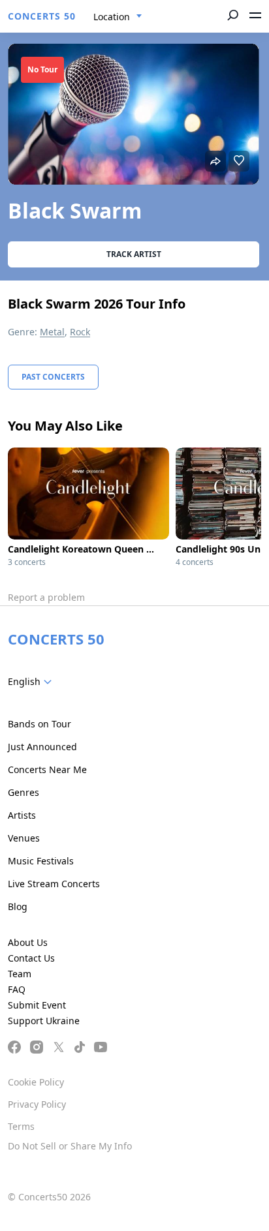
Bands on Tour (39, 724)
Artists (22, 815)
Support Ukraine (44, 1020)
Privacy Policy (37, 1104)
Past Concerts (53, 376)
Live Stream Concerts (54, 883)
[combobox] (118, 17)
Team (19, 973)
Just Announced (42, 746)
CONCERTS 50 (42, 16)
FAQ (16, 989)
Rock (80, 332)
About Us (28, 942)
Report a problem (46, 597)
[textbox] (32, 682)
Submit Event (37, 1005)
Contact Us (31, 958)
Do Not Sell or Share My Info (70, 1146)
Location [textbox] (111, 16)
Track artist (133, 254)
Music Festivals (41, 861)
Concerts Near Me (47, 769)
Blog (17, 906)
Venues (24, 838)
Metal (52, 332)
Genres (23, 792)
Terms (21, 1126)
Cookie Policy (36, 1082)
